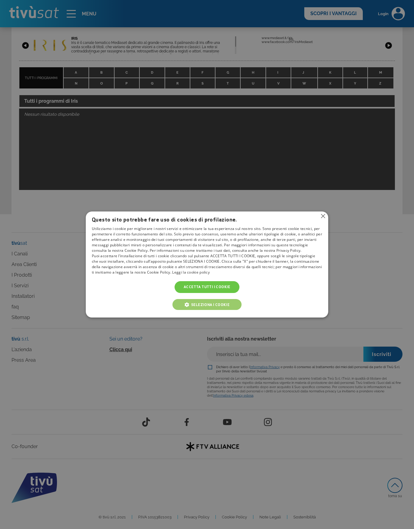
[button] (207, 304)
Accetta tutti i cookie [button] (207, 287)
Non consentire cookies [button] (323, 216)
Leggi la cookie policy (191, 272)
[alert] (207, 264)
